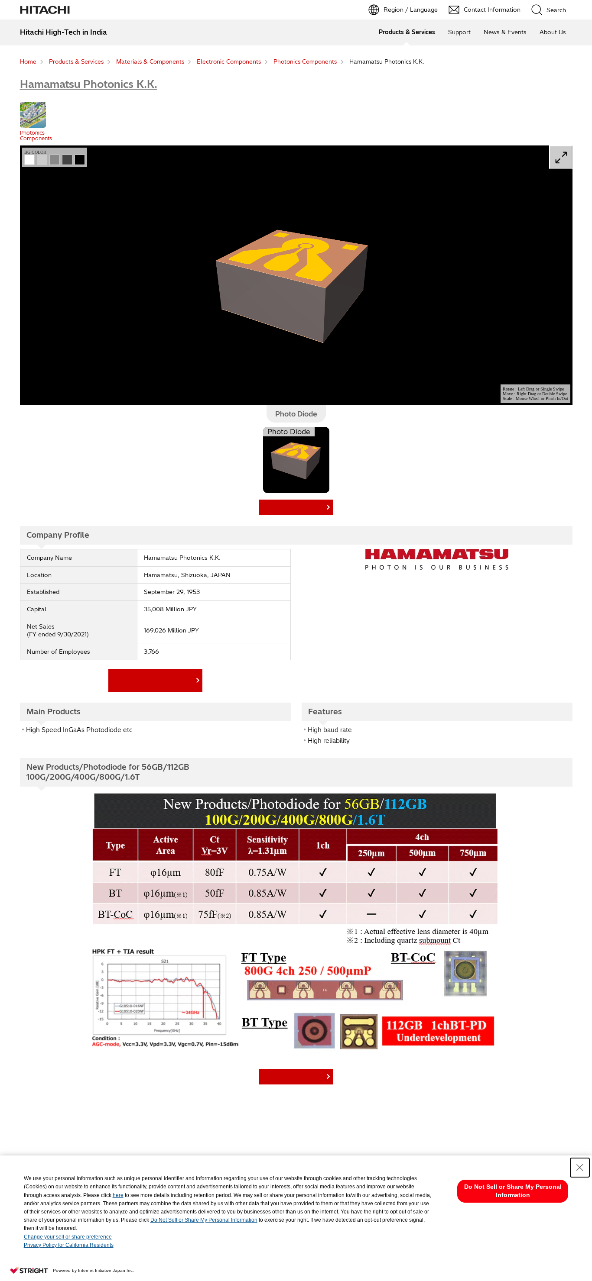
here (118, 1195)
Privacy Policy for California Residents (69, 1245)
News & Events (505, 32)
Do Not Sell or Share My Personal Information (203, 1220)
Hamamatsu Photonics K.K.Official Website (153, 680)
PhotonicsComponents (36, 135)
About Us (553, 32)
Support (459, 32)
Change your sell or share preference (68, 1237)
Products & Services (407, 32)
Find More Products (294, 506)
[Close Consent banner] (579, 1167)
